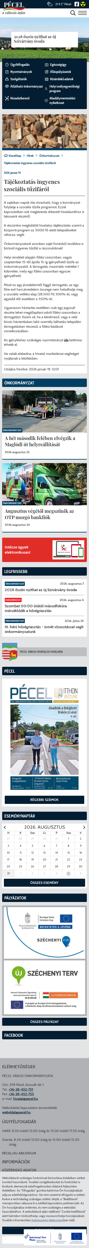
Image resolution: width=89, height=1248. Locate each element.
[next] (84, 827)
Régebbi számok (44, 800)
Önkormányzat (49, 156)
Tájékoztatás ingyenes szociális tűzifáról (30, 163)
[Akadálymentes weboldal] (82, 4)
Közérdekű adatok (19, 1170)
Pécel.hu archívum (19, 1153)
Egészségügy (13, 599)
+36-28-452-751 (21, 1089)
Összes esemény (44, 883)
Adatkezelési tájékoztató (47, 1220)
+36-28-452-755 (21, 1094)
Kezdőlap (15, 156)
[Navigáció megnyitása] (82, 13)
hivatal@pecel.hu (25, 1099)
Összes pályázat (44, 1022)
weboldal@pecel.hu (16, 1112)
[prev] (4, 827)
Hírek (30, 156)
